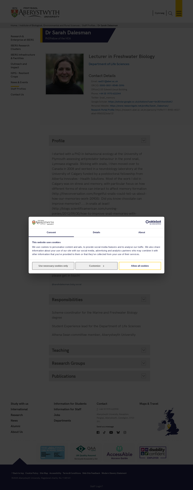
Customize (94, 266)
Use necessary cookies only (53, 266)
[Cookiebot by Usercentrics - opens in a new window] (148, 222)
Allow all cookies (140, 266)
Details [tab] (96, 232)
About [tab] (141, 232)
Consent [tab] (51, 232)
